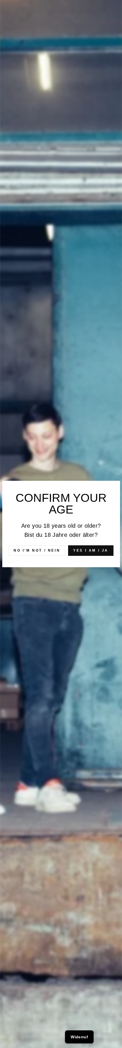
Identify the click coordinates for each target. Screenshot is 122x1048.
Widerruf (79, 1037)
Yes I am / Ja (90, 550)
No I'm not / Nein (37, 550)
